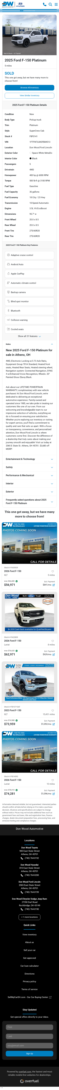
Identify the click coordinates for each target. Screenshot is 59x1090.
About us (29, 942)
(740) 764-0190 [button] (32, 909)
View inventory (29, 934)
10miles (51, 784)
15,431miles (49, 714)
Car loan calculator (29, 966)
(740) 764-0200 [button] (32, 875)
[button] (45, 4)
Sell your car (30, 950)
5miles (51, 575)
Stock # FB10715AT (12, 707)
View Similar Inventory (29, 95)
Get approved (29, 958)
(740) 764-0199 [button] (32, 892)
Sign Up (29, 1053)
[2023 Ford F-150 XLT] (29, 682)
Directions (30, 973)
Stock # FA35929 (11, 568)
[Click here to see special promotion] (29, 10)
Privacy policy (29, 981)
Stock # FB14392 (11, 776)
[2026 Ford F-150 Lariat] (29, 612)
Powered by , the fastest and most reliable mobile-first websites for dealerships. (29, 1073)
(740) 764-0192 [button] (32, 858)
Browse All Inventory (29, 87)
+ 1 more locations (29, 917)
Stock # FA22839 (11, 637)
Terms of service (29, 989)
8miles (51, 644)
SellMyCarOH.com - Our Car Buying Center (28, 997)
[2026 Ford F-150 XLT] (29, 543)
